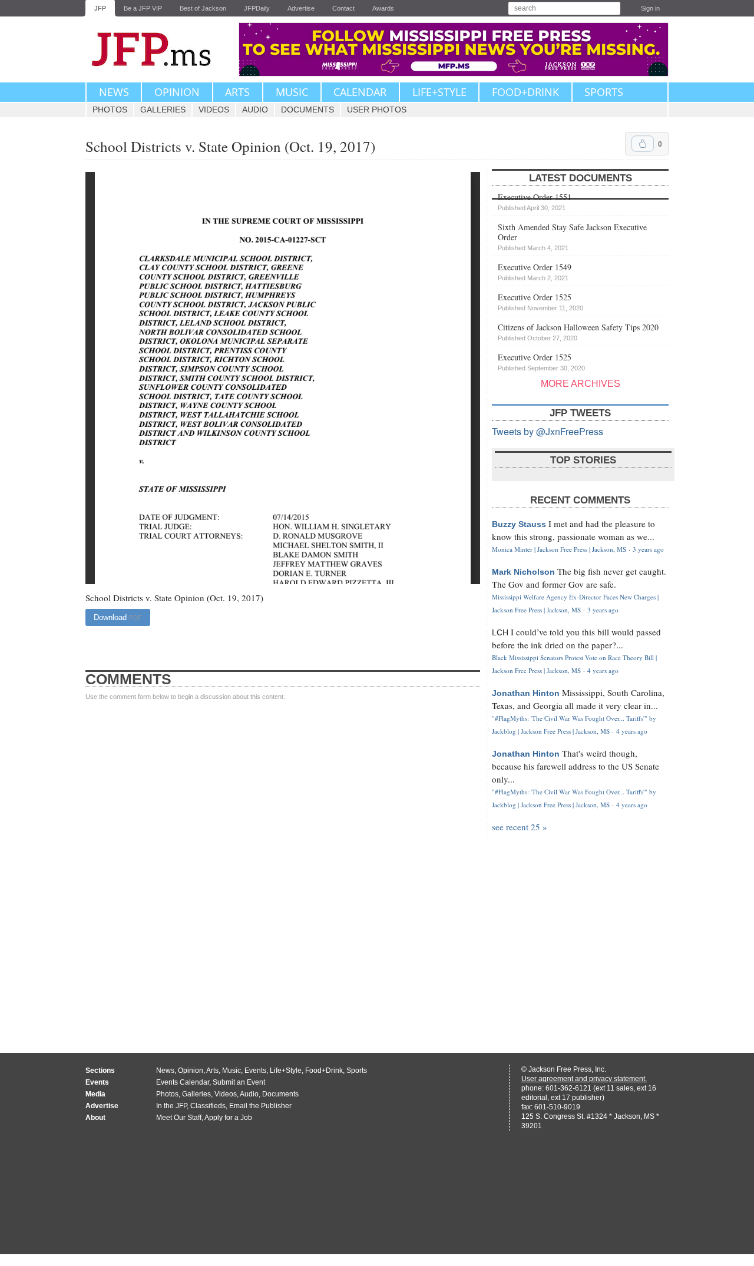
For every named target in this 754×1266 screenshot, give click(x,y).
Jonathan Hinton (526, 693)
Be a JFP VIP (143, 8)
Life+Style (439, 92)
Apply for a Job (228, 1117)
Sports (603, 92)
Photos (109, 109)
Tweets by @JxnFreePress (547, 431)
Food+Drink (525, 92)
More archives (580, 384)
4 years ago (603, 670)
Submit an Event (239, 1082)
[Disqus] (282, 865)
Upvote (642, 143)
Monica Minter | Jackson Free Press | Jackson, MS (559, 549)
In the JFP (171, 1106)
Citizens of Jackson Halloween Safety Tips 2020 (578, 332)
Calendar (359, 92)
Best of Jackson (203, 8)
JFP (100, 8)
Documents (307, 109)
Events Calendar (182, 1082)
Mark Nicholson (523, 571)
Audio (255, 109)
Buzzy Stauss (519, 524)
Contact (343, 8)
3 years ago (648, 549)
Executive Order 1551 (534, 201)
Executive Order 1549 (534, 271)
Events (255, 1070)
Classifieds (208, 1106)
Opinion (177, 92)
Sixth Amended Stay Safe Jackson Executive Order (572, 236)
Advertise (301, 8)
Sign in (650, 8)
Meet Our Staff (178, 1117)
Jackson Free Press (159, 49)
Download (118, 617)
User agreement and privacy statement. (584, 1078)
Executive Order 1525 (540, 301)
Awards (383, 8)
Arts (237, 92)
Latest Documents (580, 178)
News (114, 92)
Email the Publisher (260, 1106)
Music (292, 92)
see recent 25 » (519, 827)
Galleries (163, 109)
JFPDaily (257, 8)
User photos (376, 109)
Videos (214, 109)
